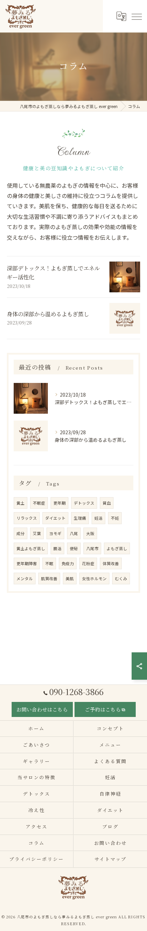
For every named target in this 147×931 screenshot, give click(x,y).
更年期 (59, 503)
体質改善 (111, 563)
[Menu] (136, 16)
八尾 (74, 533)
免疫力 (68, 563)
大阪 (90, 533)
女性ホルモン (94, 578)
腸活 (57, 548)
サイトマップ (110, 858)
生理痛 (80, 518)
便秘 (74, 548)
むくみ (121, 578)
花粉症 (88, 563)
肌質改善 (49, 578)
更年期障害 (26, 563)
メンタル (24, 578)
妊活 (98, 518)
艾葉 (37, 533)
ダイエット (55, 518)
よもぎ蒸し (117, 548)
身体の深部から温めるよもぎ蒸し (48, 314)
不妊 (115, 518)
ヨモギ (55, 533)
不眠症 (39, 503)
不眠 (49, 563)
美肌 (70, 578)
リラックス (26, 518)
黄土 (20, 503)
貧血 (107, 503)
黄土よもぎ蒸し (30, 548)
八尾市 (92, 548)
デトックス (84, 503)
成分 (20, 533)
